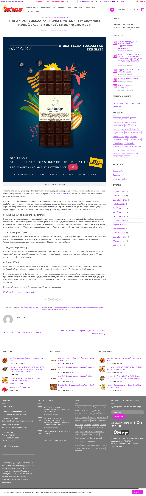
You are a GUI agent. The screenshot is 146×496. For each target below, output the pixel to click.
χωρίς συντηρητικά (99, 448)
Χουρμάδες (132, 139)
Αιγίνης (103, 407)
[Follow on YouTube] (120, 426)
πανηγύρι (116, 150)
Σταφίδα (77, 427)
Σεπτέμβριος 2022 (120, 200)
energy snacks (79, 407)
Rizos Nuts (133, 126)
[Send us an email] (113, 426)
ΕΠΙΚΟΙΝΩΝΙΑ (7, 432)
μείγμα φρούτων (96, 438)
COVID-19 (117, 119)
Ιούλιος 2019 (117, 245)
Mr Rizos (133, 119)
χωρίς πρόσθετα (86, 448)
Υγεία (125, 139)
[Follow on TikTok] (142, 422)
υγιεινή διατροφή (80, 445)
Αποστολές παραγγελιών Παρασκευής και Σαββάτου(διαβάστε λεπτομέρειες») (127, 45)
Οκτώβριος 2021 (119, 208)
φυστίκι (77, 448)
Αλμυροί (61, 8)
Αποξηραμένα (90, 8)
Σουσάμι (103, 424)
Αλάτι (77, 410)
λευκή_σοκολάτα (80, 438)
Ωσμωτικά (78, 8)
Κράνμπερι (85, 420)
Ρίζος (127, 136)
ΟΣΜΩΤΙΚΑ (79, 424)
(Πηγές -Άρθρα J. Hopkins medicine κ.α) (18, 292)
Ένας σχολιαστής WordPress (124, 103)
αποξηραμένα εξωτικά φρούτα (94, 431)
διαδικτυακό (61, 194)
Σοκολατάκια (118, 139)
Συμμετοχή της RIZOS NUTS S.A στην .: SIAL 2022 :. (25, 332)
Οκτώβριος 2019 (119, 233)
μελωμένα (138, 146)
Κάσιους (84, 417)
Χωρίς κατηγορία (63, 17)
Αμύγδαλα (97, 410)
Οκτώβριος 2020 (119, 216)
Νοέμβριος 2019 (119, 229)
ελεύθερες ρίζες (68, 307)
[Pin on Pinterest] (58, 299)
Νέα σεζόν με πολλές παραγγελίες (126, 86)
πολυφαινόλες (91, 307)
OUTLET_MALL (118, 126)
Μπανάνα (94, 420)
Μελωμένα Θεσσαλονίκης (133, 133)
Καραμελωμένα (32, 8)
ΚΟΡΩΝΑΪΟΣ (135, 129)
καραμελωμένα (88, 434)
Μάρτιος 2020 (118, 225)
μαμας (131, 146)
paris (126, 126)
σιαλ (123, 153)
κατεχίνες (83, 307)
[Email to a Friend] (55, 299)
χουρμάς (126, 157)
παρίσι (123, 150)
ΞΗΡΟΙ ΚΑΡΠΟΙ (118, 136)
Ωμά (81, 431)
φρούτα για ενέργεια (93, 445)
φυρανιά (104, 445)
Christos (65, 31)
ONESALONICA (118, 122)
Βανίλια (77, 417)
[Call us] (116, 426)
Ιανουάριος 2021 (119, 212)
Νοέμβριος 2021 (119, 204)
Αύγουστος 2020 (119, 220)
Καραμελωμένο (102, 417)
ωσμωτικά (78, 452)
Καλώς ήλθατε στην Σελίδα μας (129, 79)
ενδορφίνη (76, 307)
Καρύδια (77, 420)
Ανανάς (85, 414)
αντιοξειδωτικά (58, 307)
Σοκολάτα (44, 309)
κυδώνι (96, 434)
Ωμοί (70, 8)
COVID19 (125, 119)
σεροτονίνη (99, 307)
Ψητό (76, 431)
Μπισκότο (102, 420)
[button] (121, 10)
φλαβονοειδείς (63, 309)
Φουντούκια (91, 427)
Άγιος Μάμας (125, 129)
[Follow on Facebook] (135, 422)
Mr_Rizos (96, 407)
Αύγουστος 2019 (119, 241)
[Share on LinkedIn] (62, 299)
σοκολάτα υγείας (80, 441)
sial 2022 (116, 129)
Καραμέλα (92, 417)
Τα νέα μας (53, 17)
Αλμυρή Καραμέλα (86, 410)
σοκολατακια (92, 441)
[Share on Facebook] (47, 299)
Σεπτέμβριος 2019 (120, 237)
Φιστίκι (84, 427)
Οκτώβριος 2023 (119, 196)
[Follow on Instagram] (138, 422)
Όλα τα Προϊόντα (34, 12)
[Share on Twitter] (51, 299)
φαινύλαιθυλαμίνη (53, 309)
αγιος (139, 139)
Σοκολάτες (45, 8)
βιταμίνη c (78, 434)
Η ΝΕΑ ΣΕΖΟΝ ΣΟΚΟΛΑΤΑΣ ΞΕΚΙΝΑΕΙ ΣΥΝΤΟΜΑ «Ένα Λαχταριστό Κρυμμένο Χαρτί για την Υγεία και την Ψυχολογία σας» (130, 59)
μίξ (88, 438)
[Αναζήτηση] (112, 10)
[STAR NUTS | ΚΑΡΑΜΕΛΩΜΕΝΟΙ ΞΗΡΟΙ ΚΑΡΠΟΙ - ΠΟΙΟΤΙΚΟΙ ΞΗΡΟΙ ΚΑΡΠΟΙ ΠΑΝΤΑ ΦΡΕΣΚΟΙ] (12, 8)
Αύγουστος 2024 (119, 192)
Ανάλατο (78, 414)
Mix (54, 8)
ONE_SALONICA (130, 122)
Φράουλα (100, 427)
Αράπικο (102, 414)
